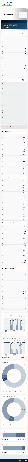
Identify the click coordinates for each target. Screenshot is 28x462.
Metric (11, 27)
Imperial (4, 27)
